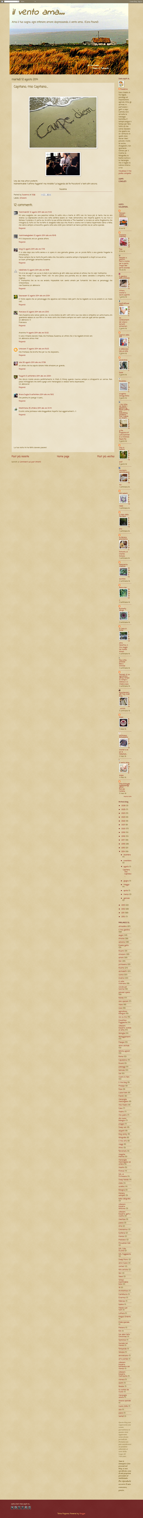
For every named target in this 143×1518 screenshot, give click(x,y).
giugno (126, 881)
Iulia (20, 362)
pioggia (121, 1124)
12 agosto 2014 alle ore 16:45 (45, 235)
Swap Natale (124, 1179)
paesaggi (122, 1067)
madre (121, 1111)
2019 (123, 832)
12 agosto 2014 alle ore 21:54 (39, 295)
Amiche (121, 938)
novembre (127, 860)
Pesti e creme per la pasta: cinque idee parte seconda (124, 264)
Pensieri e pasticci (123, 258)
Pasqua (121, 1042)
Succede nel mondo (123, 1344)
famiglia (122, 1033)
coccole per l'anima (123, 988)
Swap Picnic (123, 1259)
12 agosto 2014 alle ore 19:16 (38, 270)
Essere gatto (124, 945)
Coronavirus (123, 1229)
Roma (121, 1056)
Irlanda (121, 1236)
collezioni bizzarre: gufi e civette (124, 1214)
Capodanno (123, 1060)
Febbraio (122, 1301)
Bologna (122, 1190)
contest (121, 1266)
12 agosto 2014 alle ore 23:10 (38, 312)
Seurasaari (23, 295)
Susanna (124, 89)
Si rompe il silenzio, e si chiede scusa (123, 682)
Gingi (21, 249)
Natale (121, 998)
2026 (123, 805)
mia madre (123, 1105)
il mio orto (123, 1141)
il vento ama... (38, 12)
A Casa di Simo (123, 629)
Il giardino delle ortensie (124, 277)
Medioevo (122, 1240)
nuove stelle (123, 1406)
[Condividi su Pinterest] (50, 195)
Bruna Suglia (24, 394)
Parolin (121, 1096)
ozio (120, 1409)
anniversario (123, 1355)
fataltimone (23, 408)
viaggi (121, 1144)
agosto (126, 866)
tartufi (121, 1416)
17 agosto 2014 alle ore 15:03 (38, 349)
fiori (120, 961)
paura (121, 1413)
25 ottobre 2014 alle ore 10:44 (40, 408)
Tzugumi (22, 376)
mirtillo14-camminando (124, 471)
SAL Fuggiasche (125, 1254)
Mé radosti (123, 493)
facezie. (121, 1386)
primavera (123, 964)
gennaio (127, 898)
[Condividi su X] (46, 195)
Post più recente (20, 456)
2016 (123, 844)
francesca (22, 312)
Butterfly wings (122, 609)
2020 (123, 828)
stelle (121, 1183)
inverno (121, 978)
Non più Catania (122, 790)
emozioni (23, 198)
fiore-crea (123, 587)
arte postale (123, 1359)
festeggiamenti (124, 1037)
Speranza (122, 1340)
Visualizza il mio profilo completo (125, 172)
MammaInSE (24, 212)
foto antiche (123, 1269)
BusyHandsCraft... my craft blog (124, 694)
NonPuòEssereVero (124, 304)
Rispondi (22, 228)
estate (121, 957)
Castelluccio (123, 1294)
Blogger (82, 1513)
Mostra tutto (127, 797)
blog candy (123, 1134)
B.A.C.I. (129, 722)
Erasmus (122, 1297)
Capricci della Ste (124, 336)
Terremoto (123, 1151)
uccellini (122, 1186)
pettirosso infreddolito (123, 736)
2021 (123, 825)
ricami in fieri (124, 1077)
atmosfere (123, 926)
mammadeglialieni (26, 235)
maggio (126, 884)
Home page (63, 456)
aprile (126, 890)
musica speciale (125, 1400)
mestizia (122, 1219)
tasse (121, 1276)
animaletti (123, 971)
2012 (123, 909)
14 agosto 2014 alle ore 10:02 (37, 332)
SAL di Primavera (123, 1175)
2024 (123, 813)
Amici (121, 1147)
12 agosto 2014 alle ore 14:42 (41, 212)
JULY (129, 614)
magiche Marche (122, 1155)
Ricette (121, 968)
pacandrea (123, 360)
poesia (121, 1223)
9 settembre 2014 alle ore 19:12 (42, 394)
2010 (123, 916)
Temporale (123, 1349)
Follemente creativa (123, 565)
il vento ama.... (124, 762)
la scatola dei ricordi (124, 1390)
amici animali (124, 1045)
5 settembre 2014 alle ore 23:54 (38, 376)
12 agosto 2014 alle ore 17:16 (34, 249)
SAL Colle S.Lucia (122, 1249)
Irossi (121, 717)
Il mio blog (123, 1082)
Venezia (121, 1352)
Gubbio (121, 1304)
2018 (123, 836)
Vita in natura (121, 448)
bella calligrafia (124, 1198)
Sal (120, 1073)
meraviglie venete (123, 1396)
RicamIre (122, 381)
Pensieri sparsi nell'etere (122, 215)
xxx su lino (123, 1017)
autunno (122, 942)
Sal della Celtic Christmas (124, 1335)
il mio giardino (124, 930)
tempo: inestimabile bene (123, 1282)
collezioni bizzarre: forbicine (122, 1206)
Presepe (122, 1086)
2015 (123, 848)
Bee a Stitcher (122, 665)
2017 (123, 840)
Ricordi (121, 1063)
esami (121, 1383)
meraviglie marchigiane (123, 1100)
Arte (120, 1226)
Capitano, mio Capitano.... (127, 873)
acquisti (122, 1130)
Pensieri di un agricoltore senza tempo (124, 676)
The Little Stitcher (122, 661)
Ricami (121, 951)
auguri (121, 935)
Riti (120, 1331)
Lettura (121, 1313)
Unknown (22, 349)
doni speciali (123, 1001)
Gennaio (122, 1070)
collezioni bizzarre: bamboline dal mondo (124, 1365)
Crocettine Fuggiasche (123, 1021)
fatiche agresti (124, 1051)
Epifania (122, 1233)
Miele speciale (124, 1322)
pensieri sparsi (124, 992)
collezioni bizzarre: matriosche (123, 1374)
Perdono (122, 1327)
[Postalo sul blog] (44, 195)
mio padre (123, 1115)
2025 (123, 809)
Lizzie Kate (123, 1092)
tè (119, 1287)
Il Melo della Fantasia (123, 515)
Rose (120, 1089)
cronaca (121, 1379)
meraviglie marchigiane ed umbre (125, 1162)
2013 (123, 905)
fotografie (122, 1137)
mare (121, 1004)
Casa (120, 1108)
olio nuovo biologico (122, 1119)
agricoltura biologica (123, 1012)
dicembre (127, 855)
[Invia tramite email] (42, 195)
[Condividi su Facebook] (48, 195)
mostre (121, 1167)
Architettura (123, 1291)
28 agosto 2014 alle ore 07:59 (34, 362)
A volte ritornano (122, 982)
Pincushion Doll (124, 1243)
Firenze (121, 1171)
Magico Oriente (125, 1316)
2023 (123, 817)
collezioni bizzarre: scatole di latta (125, 1028)
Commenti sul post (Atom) (30, 462)
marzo (126, 894)
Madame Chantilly (122, 236)
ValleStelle (23, 270)
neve (120, 1008)
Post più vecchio (105, 456)
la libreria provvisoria (123, 538)
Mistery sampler (122, 1194)
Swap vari (122, 1127)
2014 (123, 851)
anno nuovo (123, 1263)
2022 (123, 821)
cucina (121, 974)
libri (120, 1273)
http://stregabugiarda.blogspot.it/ (124, 786)
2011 (123, 913)
